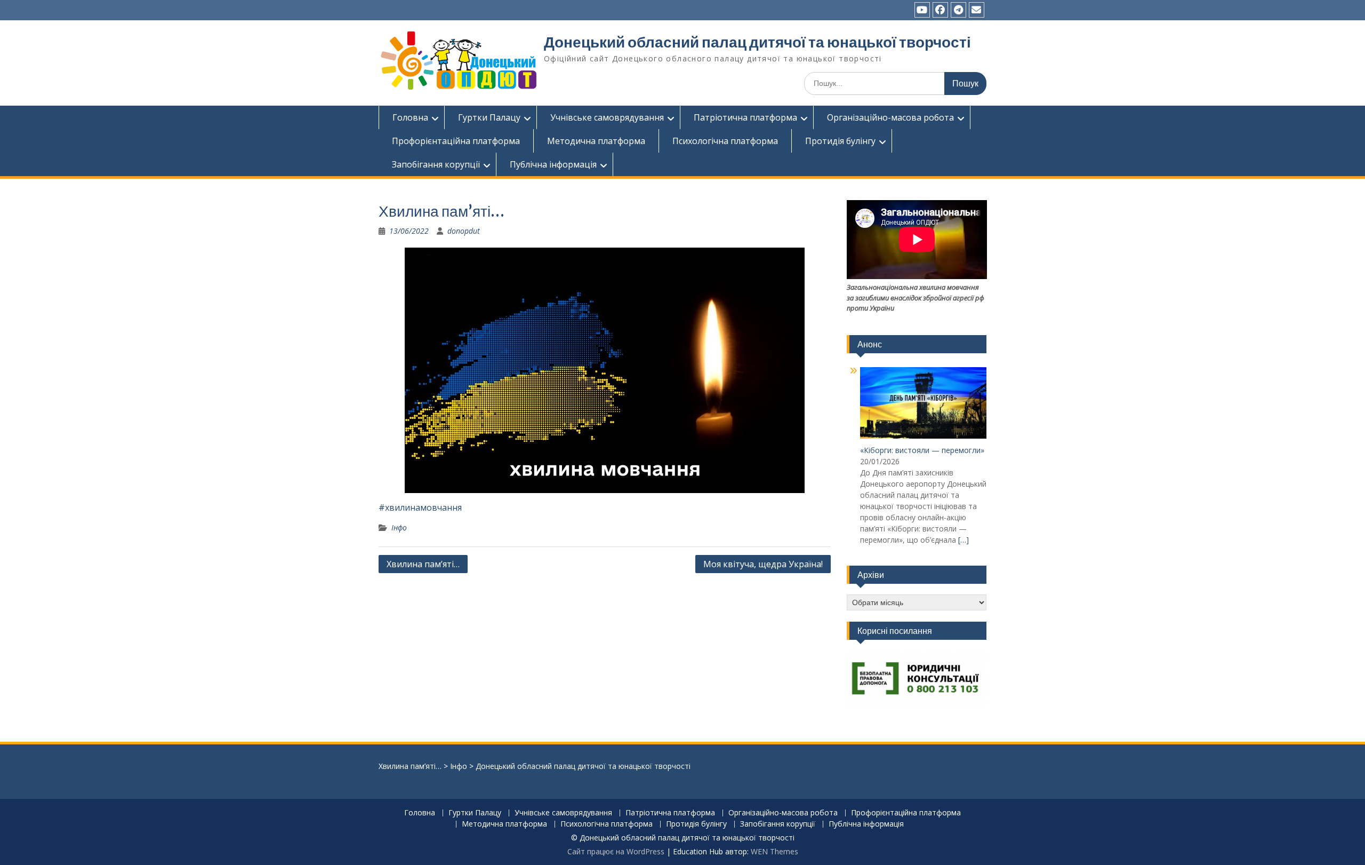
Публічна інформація (553, 164)
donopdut (463, 231)
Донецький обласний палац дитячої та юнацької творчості (757, 42)
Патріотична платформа (745, 117)
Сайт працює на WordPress (615, 851)
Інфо (399, 527)
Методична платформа (596, 141)
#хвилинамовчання (420, 507)
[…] (963, 540)
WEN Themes (774, 851)
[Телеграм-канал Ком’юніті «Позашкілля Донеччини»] (958, 10)
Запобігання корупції (436, 164)
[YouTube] (922, 10)
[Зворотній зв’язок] (976, 10)
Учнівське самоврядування (607, 117)
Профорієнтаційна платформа (456, 141)
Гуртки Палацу (489, 117)
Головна (410, 117)
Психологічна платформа (725, 141)
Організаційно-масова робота (890, 117)
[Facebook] (940, 10)
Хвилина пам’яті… (423, 564)
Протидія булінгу (840, 141)
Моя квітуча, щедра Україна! (763, 564)
